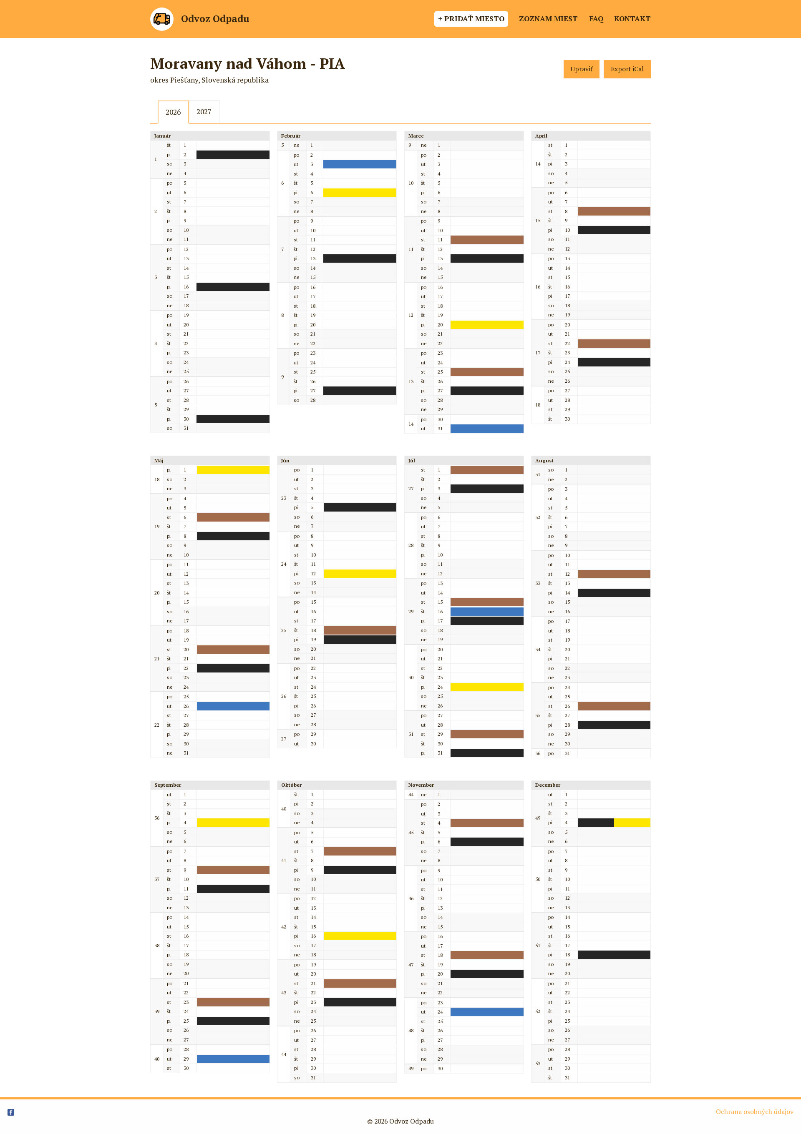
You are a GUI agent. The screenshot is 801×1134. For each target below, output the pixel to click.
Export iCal (627, 69)
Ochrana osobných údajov (754, 1111)
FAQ (596, 18)
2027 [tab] (204, 111)
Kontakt (632, 18)
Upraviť (582, 69)
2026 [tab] (173, 112)
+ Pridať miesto (471, 18)
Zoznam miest (548, 18)
